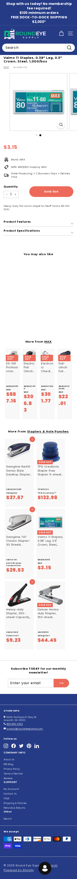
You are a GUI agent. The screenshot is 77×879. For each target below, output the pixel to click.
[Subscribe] (61, 683)
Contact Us (10, 793)
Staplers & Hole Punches (48, 431)
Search (8, 818)
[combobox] (38, 48)
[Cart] (61, 33)
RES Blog (8, 764)
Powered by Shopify (19, 870)
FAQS (6, 798)
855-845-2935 (15, 724)
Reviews (8, 778)
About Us (9, 759)
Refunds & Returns (14, 807)
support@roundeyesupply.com (25, 728)
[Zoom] (61, 125)
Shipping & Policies (15, 803)
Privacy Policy (12, 769)
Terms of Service (13, 773)
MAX (6, 67)
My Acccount (11, 789)
